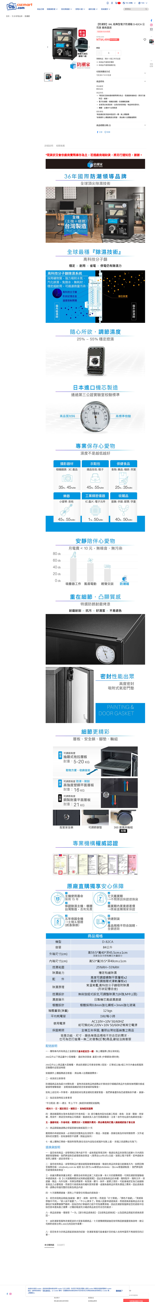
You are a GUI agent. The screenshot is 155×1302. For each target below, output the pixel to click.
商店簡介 (57, 1298)
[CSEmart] (19, 6)
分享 (100, 132)
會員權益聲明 (92, 1301)
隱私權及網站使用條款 (61, 1301)
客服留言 (91, 1298)
